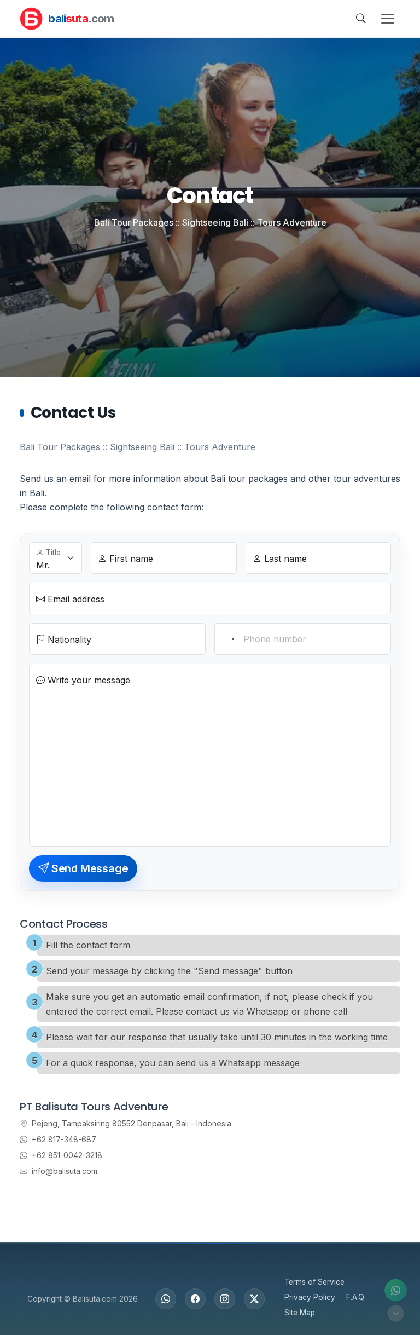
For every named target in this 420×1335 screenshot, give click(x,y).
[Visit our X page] (254, 1298)
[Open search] (361, 19)
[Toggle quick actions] (395, 1313)
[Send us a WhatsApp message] (165, 1298)
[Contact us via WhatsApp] (395, 1290)
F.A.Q (355, 1297)
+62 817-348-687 (64, 1139)
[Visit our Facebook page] (195, 1298)
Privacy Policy (309, 1297)
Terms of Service (314, 1282)
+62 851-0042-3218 (67, 1155)
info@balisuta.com (64, 1171)
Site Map (299, 1312)
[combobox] (227, 639)
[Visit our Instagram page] (224, 1298)
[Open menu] (387, 18)
